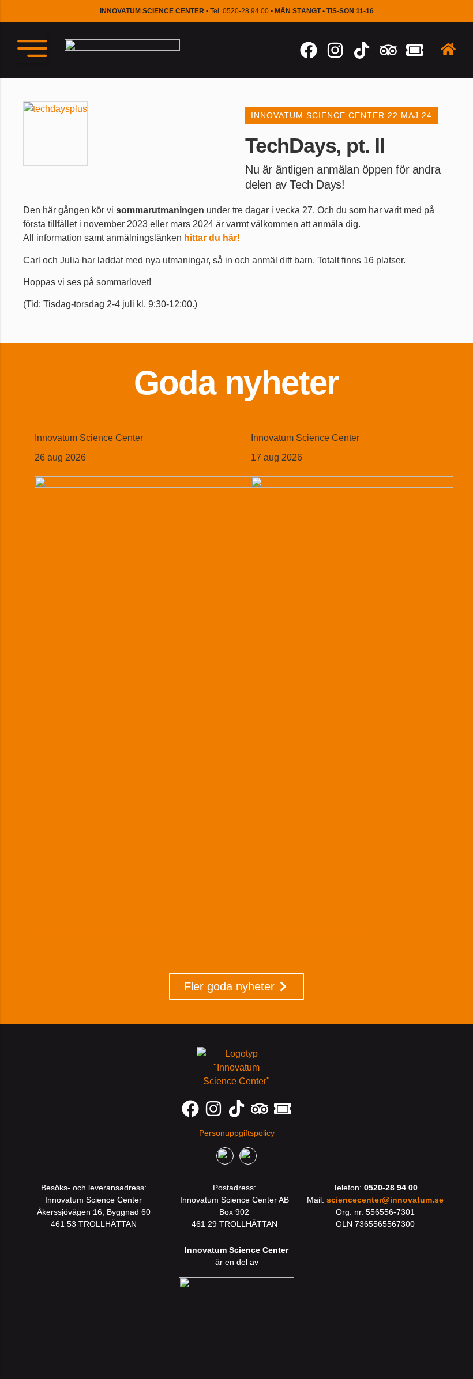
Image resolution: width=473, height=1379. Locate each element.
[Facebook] (308, 50)
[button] (32, 48)
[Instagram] (335, 50)
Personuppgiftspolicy (237, 1132)
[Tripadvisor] (388, 50)
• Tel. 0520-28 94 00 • (237, 11)
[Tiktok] (361, 50)
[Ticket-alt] (414, 50)
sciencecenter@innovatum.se (385, 1199)
